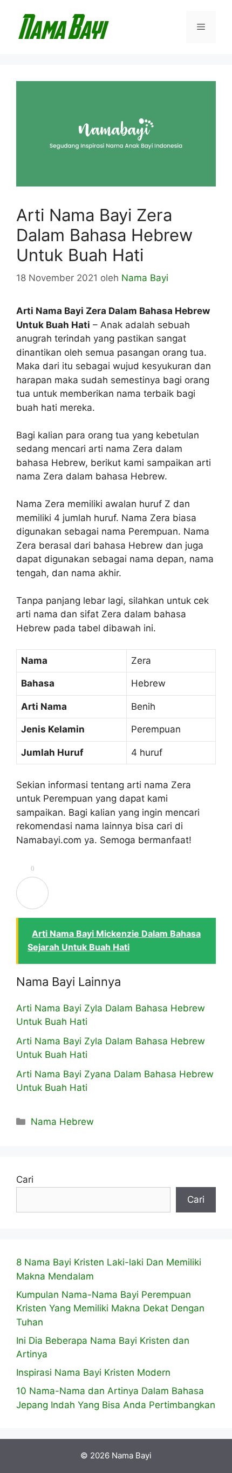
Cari (24, 1179)
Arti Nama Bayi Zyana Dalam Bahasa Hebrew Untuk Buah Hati (115, 1081)
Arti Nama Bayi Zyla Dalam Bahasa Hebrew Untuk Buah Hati (110, 1015)
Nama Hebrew (62, 1121)
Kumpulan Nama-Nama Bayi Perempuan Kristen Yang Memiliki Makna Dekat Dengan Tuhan (110, 1308)
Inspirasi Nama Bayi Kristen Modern (93, 1372)
